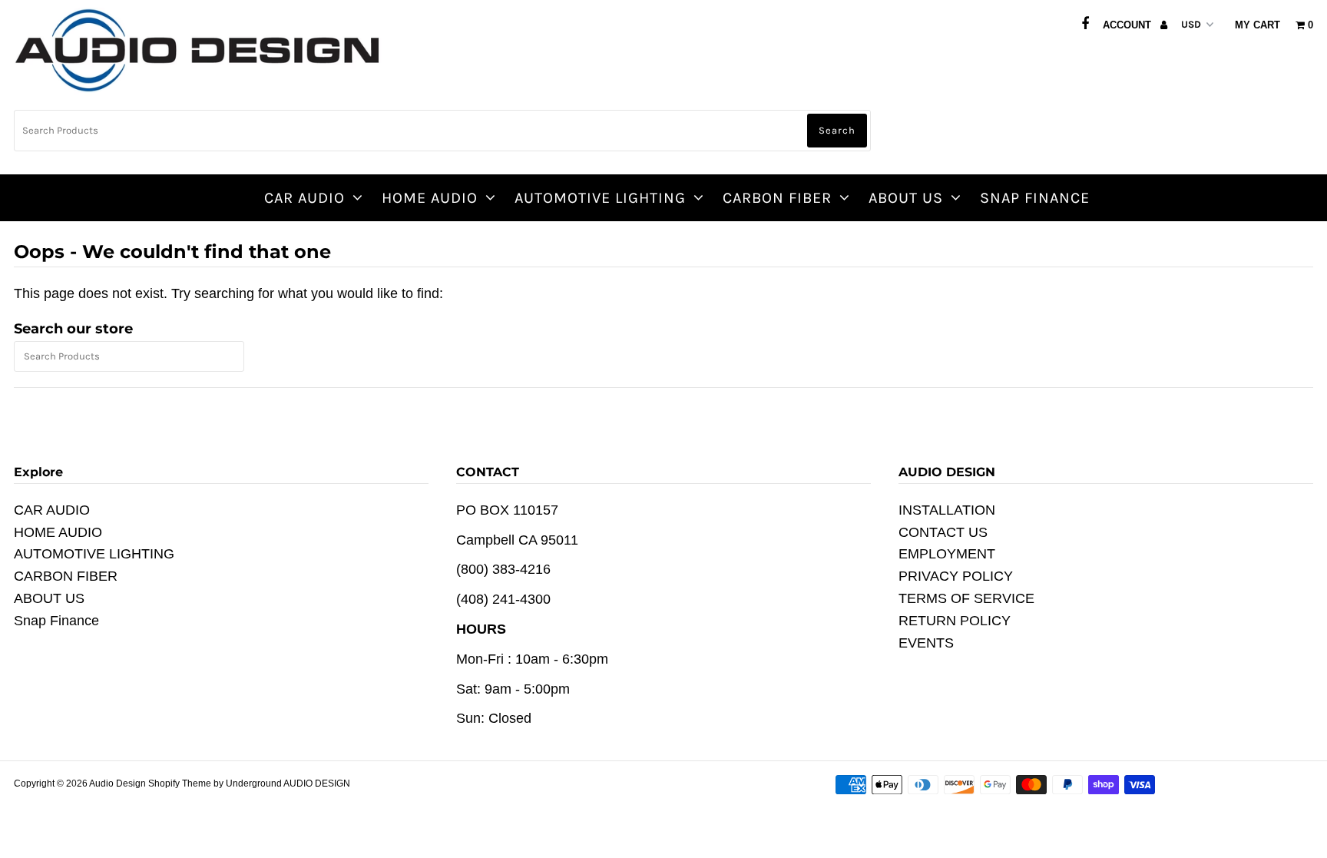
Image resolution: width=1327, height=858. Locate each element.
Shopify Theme (179, 783)
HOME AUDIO (430, 198)
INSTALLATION (946, 510)
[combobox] (442, 130)
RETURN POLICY (954, 620)
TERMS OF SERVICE (966, 598)
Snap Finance (1035, 198)
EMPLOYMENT (946, 554)
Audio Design (118, 783)
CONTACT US (943, 532)
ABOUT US (906, 198)
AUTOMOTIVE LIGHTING (600, 198)
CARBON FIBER (777, 198)
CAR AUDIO (304, 198)
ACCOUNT (1128, 25)
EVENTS (926, 643)
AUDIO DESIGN (316, 783)
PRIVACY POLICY (955, 576)
